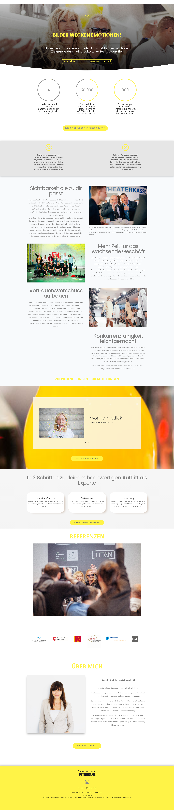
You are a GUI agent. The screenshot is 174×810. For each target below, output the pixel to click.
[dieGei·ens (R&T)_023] (87, 615)
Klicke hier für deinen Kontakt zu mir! (85, 127)
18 (101, 611)
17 (99, 611)
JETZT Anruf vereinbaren (87, 458)
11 (89, 611)
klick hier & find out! (87, 745)
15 (96, 611)
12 (91, 611)
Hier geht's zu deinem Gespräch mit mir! (87, 522)
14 (94, 611)
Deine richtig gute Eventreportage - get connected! (87, 61)
